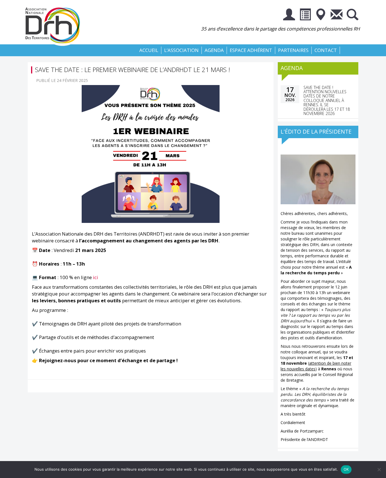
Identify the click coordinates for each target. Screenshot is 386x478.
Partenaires (293, 50)
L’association (181, 50)
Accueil (148, 50)
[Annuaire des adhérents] (305, 15)
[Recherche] (352, 15)
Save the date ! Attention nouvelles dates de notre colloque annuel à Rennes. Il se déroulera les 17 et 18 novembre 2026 (326, 100)
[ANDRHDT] (54, 24)
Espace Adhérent (251, 50)
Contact (326, 50)
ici (95, 277)
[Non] (379, 469)
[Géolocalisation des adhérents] (321, 15)
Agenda (214, 50)
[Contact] (336, 15)
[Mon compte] (289, 15)
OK (346, 469)
